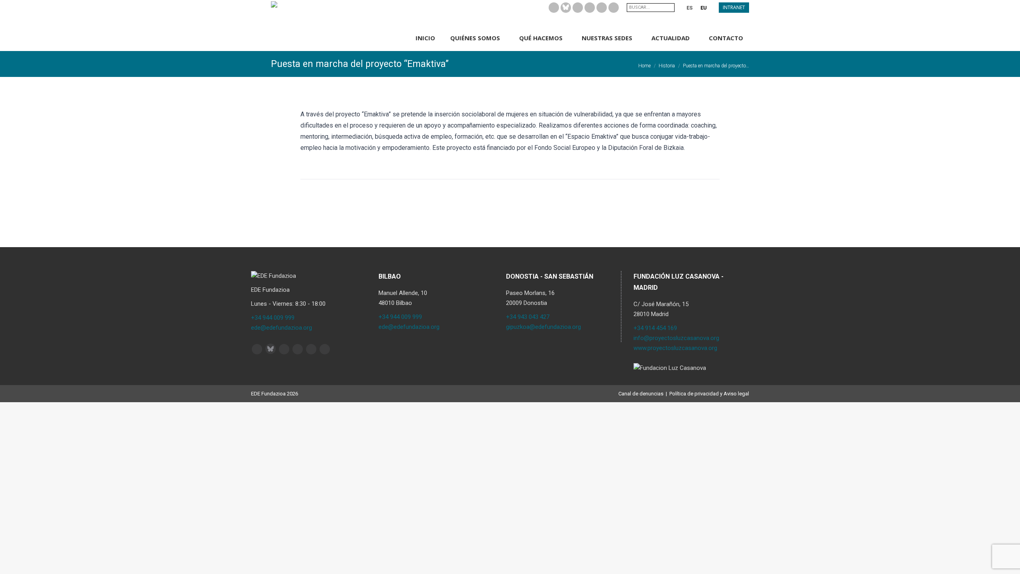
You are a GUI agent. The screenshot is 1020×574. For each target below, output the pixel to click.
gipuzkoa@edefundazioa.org (543, 326)
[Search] (669, 7)
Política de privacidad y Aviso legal (709, 394)
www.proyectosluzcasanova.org (675, 348)
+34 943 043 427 (527, 316)
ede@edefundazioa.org (281, 327)
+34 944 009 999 (272, 317)
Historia (667, 66)
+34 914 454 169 (655, 328)
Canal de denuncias (640, 394)
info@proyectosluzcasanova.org (676, 338)
